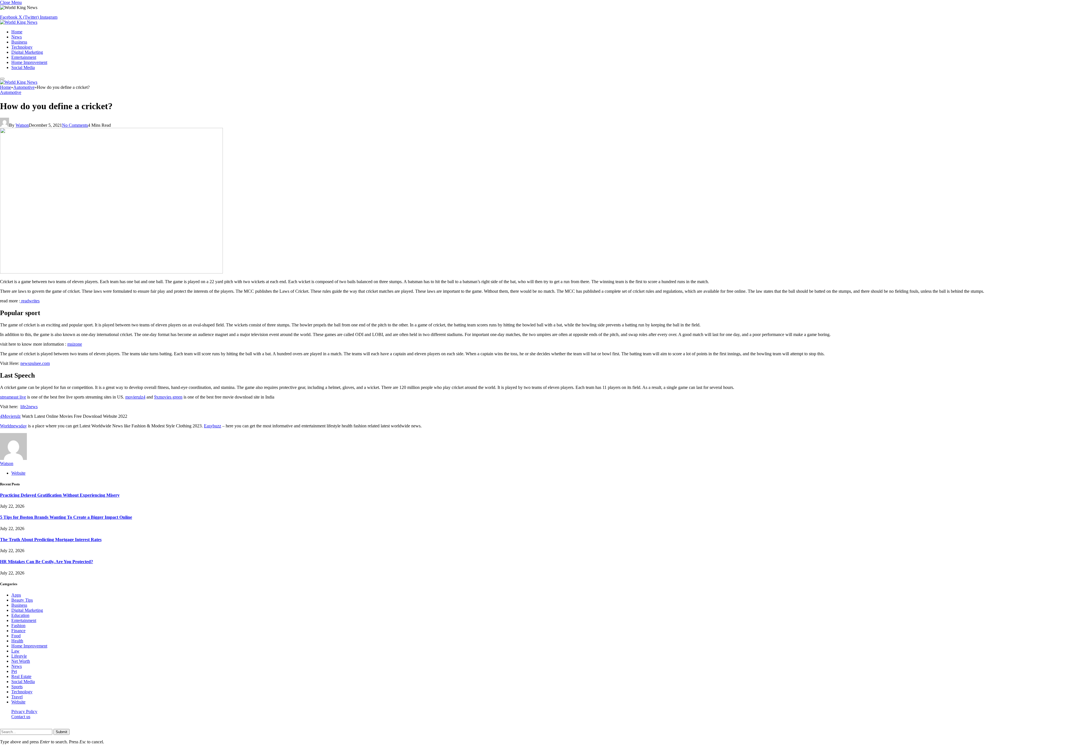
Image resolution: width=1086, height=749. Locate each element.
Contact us (20, 716)
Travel (17, 696)
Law (15, 651)
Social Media (23, 67)
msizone (74, 344)
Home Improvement (29, 62)
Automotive (10, 92)
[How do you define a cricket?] (111, 272)
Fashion (18, 625)
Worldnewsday (13, 425)
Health (17, 640)
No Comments (75, 125)
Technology (22, 47)
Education (20, 615)
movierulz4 (135, 397)
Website (18, 702)
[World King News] (18, 22)
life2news (29, 406)
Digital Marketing (27, 52)
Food (16, 635)
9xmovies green (168, 397)
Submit (61, 732)
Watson (22, 125)
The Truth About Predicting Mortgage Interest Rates (51, 539)
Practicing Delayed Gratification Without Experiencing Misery (60, 495)
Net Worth (20, 661)
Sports (17, 686)
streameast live (13, 397)
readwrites (30, 300)
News (16, 37)
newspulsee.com (35, 363)
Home (16, 31)
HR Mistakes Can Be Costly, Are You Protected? (46, 561)
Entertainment (23, 57)
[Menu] (2, 78)
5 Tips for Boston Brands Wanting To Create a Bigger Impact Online (66, 517)
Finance (18, 630)
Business (19, 42)
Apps (16, 595)
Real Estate (21, 676)
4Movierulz (10, 416)
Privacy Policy (24, 711)
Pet (14, 671)
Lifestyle (19, 656)
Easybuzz (212, 425)
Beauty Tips (22, 600)
